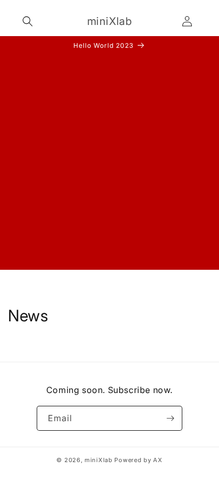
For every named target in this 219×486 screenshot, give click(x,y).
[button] (27, 21)
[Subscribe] (170, 418)
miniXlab (99, 460)
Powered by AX (138, 460)
